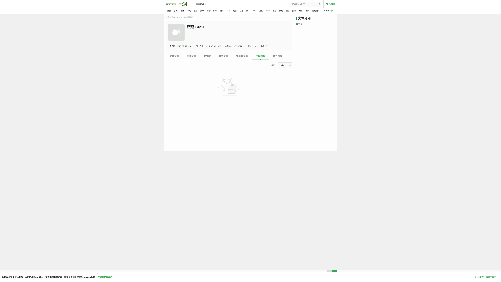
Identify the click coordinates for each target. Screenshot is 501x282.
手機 (176, 10)
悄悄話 (207, 55)
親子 (248, 10)
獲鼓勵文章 (242, 55)
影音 (209, 10)
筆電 (189, 10)
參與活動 (277, 55)
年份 (274, 65)
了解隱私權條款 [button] (105, 277)
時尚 (255, 10)
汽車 (215, 10)
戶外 (268, 10)
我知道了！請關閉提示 (485, 277)
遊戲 (235, 10)
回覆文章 (191, 55)
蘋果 (202, 10)
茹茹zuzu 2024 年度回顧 (182, 17)
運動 (261, 10)
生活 (274, 10)
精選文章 (223, 55)
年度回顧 (260, 55)
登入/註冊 (330, 4)
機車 (222, 10)
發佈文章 (174, 55)
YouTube (327, 10)
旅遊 (281, 10)
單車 (228, 10)
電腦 (195, 10)
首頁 (169, 10)
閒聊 (294, 10)
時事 (301, 10)
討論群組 (200, 4)
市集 (307, 10)
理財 (288, 10)
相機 (182, 10)
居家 (241, 10)
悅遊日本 (316, 10)
